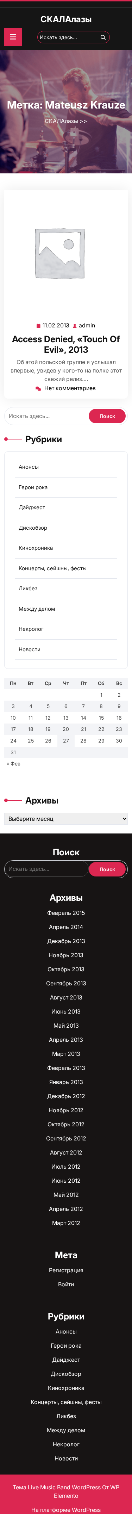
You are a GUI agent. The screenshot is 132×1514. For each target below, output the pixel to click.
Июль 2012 (66, 1166)
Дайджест (32, 507)
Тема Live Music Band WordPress (57, 1487)
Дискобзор (33, 527)
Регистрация (66, 1270)
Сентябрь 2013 (66, 983)
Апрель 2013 (66, 1039)
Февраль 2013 (66, 1067)
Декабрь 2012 (66, 1096)
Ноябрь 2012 (66, 1110)
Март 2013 (66, 1053)
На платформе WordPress (66, 1509)
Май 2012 (66, 1194)
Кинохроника (36, 547)
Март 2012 (66, 1222)
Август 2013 (66, 997)
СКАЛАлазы (66, 19)
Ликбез (28, 588)
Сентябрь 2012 (66, 1138)
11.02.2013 (56, 325)
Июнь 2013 (66, 1011)
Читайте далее (63, 252)
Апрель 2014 (66, 926)
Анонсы (29, 466)
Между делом (37, 608)
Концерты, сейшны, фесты (53, 568)
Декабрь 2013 (66, 940)
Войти (66, 1284)
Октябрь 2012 (66, 1124)
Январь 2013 (66, 1081)
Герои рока (33, 487)
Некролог (31, 629)
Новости (29, 649)
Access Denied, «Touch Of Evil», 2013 (66, 344)
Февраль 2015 (66, 912)
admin (87, 325)
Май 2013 (66, 1025)
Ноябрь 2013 (66, 955)
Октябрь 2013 (66, 969)
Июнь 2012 (66, 1180)
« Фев (13, 764)
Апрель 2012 (66, 1208)
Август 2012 (66, 1152)
